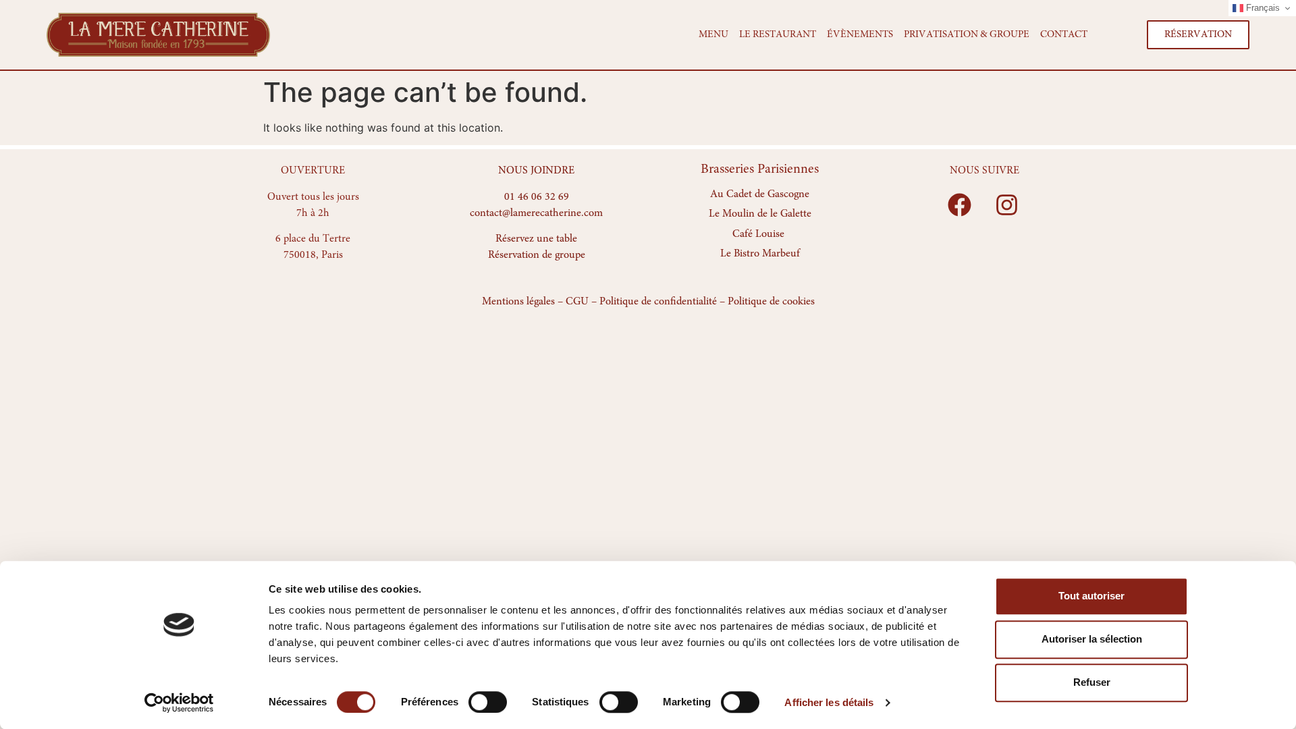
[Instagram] (1007, 205)
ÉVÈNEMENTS (860, 35)
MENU (713, 35)
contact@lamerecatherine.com (536, 213)
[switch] (487, 702)
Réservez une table (536, 239)
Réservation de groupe (536, 255)
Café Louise (758, 234)
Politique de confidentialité (658, 301)
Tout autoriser (1091, 595)
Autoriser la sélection (1092, 639)
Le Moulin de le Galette (760, 214)
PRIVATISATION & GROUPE (966, 35)
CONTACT (1063, 35)
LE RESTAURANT (777, 35)
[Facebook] (959, 205)
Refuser (1091, 682)
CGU (577, 301)
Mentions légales (518, 301)
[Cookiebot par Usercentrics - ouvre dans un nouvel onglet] (179, 703)
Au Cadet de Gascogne (759, 194)
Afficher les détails (828, 702)
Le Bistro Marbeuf (760, 254)
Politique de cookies (771, 301)
